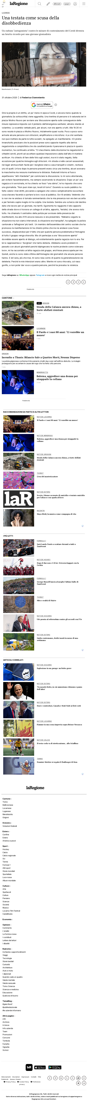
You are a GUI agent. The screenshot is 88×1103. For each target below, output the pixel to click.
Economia (7, 919)
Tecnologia (7, 958)
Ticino (5, 802)
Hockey (6, 849)
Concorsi (6, 1037)
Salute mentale (9, 980)
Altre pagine (8, 1016)
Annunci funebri (15, 1079)
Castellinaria (7, 914)
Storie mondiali (9, 871)
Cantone (7, 799)
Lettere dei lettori (9, 940)
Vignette (6, 1047)
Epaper (67, 4)
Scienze (6, 901)
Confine (6, 834)
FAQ (39, 1077)
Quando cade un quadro (13, 977)
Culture (6, 886)
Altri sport (6, 868)
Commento (7, 928)
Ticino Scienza (9, 986)
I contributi (7, 937)
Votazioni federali (10, 826)
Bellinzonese (8, 805)
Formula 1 (6, 865)
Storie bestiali (8, 961)
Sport (5, 846)
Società (6, 904)
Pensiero (6, 898)
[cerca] (39, 4)
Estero (6, 831)
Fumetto (6, 1044)
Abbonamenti (6, 1077)
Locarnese (7, 808)
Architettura (7, 967)
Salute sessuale (9, 983)
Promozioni (7, 1034)
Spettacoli (7, 892)
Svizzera (7, 823)
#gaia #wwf (7, 1004)
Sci (4, 858)
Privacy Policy (10, 1082)
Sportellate (7, 874)
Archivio (6, 1022)
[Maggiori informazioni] (55, 105)
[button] (50, 1078)
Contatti (33, 1077)
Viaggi (5, 955)
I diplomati (7, 974)
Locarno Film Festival (11, 911)
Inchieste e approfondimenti (14, 952)
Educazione (7, 992)
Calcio (5, 852)
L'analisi (6, 931)
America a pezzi (9, 841)
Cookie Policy (24, 1082)
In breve (6, 1025)
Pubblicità (4, 1079)
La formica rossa (9, 934)
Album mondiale (9, 880)
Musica (5, 908)
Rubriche (7, 949)
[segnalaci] (48, 4)
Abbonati (57, 4)
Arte (4, 889)
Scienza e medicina (11, 989)
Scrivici (5, 1050)
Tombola (6, 1041)
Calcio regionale (9, 855)
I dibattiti (6, 943)
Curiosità (6, 964)
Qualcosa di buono (10, 996)
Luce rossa (7, 877)
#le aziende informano (12, 1010)
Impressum (25, 1077)
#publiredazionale (10, 1007)
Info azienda (8, 1028)
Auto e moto (8, 971)
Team (5, 1031)
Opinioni (6, 925)
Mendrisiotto (8, 814)
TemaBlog (7, 1001)
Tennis (5, 862)
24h (4, 1019)
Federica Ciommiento (33, 97)
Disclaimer (16, 1077)
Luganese (7, 811)
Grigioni (6, 817)
